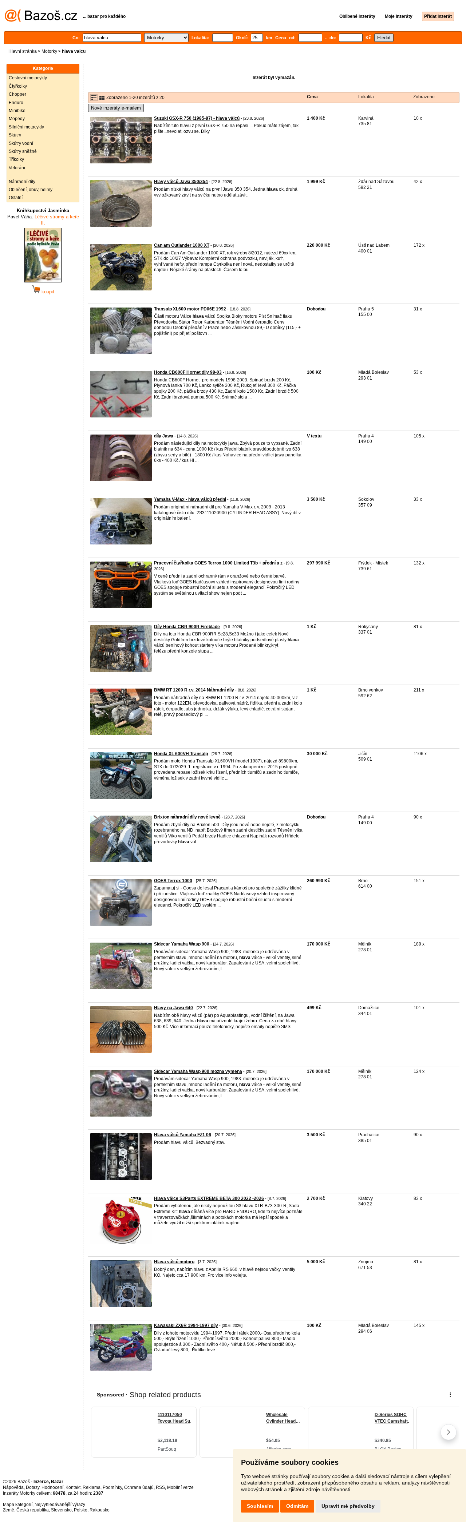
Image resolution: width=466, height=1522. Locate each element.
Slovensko (61, 1510)
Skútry (15, 135)
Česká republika (32, 1510)
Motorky (49, 51)
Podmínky (112, 1487)
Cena (312, 96)
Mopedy (17, 118)
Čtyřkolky (18, 86)
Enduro (16, 102)
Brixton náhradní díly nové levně (187, 817)
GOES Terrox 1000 (173, 880)
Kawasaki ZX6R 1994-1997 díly (186, 1325)
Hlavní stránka (22, 51)
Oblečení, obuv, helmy (30, 189)
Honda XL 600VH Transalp (181, 753)
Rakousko (100, 1510)
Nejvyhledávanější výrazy (60, 1504)
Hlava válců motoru (174, 1261)
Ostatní (16, 197)
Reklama (91, 1487)
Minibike (17, 110)
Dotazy (32, 1487)
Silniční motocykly (26, 127)
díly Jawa (163, 436)
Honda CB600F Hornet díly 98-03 (188, 372)
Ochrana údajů (139, 1487)
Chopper (17, 94)
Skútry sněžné (23, 151)
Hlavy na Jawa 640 (173, 1007)
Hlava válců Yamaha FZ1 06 (182, 1134)
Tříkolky (16, 159)
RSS (160, 1487)
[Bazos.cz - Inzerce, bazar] (41, 20)
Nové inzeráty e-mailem (116, 108)
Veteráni (17, 167)
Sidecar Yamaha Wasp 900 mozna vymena (198, 1071)
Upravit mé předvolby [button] (348, 1506)
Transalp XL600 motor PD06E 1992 (190, 309)
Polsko (80, 1510)
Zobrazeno (424, 96)
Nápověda (13, 1487)
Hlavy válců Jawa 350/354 (181, 181)
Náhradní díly (22, 181)
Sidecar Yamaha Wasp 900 (181, 944)
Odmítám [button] (297, 1506)
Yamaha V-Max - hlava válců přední (190, 499)
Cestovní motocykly (28, 77)
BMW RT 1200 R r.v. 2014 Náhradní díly (194, 690)
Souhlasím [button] (260, 1506)
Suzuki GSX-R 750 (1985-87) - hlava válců (197, 118)
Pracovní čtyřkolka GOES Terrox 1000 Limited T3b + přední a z (218, 563)
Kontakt (73, 1487)
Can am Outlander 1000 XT (181, 245)
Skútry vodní (21, 143)
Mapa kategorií (17, 1504)
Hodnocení (52, 1487)
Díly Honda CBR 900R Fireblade (187, 626)
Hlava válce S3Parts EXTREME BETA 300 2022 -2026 (209, 1198)
